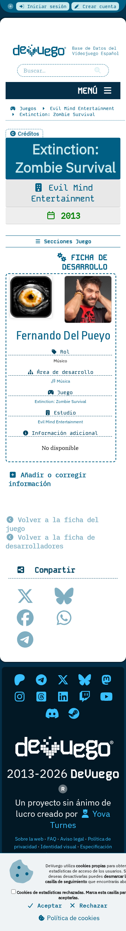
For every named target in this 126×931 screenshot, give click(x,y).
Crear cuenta (98, 6)
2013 (68, 215)
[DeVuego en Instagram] (19, 696)
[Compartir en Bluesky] (64, 596)
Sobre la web (29, 839)
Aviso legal (72, 839)
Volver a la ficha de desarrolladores (50, 541)
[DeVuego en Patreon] (19, 680)
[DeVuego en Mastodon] (106, 680)
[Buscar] (98, 70)
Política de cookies (73, 918)
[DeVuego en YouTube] (106, 696)
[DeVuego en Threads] (41, 696)
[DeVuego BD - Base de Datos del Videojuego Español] (63, 50)
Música (63, 381)
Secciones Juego (66, 241)
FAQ (51, 839)
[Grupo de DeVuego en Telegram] (41, 680)
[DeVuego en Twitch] (84, 696)
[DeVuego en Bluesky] (84, 680)
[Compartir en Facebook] (25, 617)
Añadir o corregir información (47, 479)
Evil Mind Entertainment (63, 193)
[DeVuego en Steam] (74, 713)
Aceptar (48, 905)
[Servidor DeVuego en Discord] (52, 713)
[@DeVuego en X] (63, 680)
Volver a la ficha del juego (52, 524)
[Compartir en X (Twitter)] (25, 596)
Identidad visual (58, 846)
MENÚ (90, 90)
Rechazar (91, 905)
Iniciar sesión (45, 6)
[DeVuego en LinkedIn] (63, 696)
